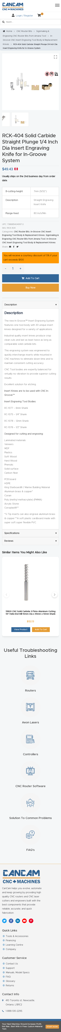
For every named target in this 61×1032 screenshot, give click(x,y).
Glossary (10, 981)
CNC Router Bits (24, 31)
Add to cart (32, 278)
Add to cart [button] (41, 630)
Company (11, 949)
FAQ (8, 977)
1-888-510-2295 (14, 1011)
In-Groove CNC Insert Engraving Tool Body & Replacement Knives (30, 40)
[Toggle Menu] (57, 5)
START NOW (52, 1026)
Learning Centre (14, 945)
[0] (38, 16)
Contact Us (12, 964)
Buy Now (30, 288)
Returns (10, 985)
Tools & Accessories (17, 936)
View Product (20, 630)
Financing (11, 940)
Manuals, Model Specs (18, 972)
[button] (6, 594)
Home (9, 31)
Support (10, 968)
